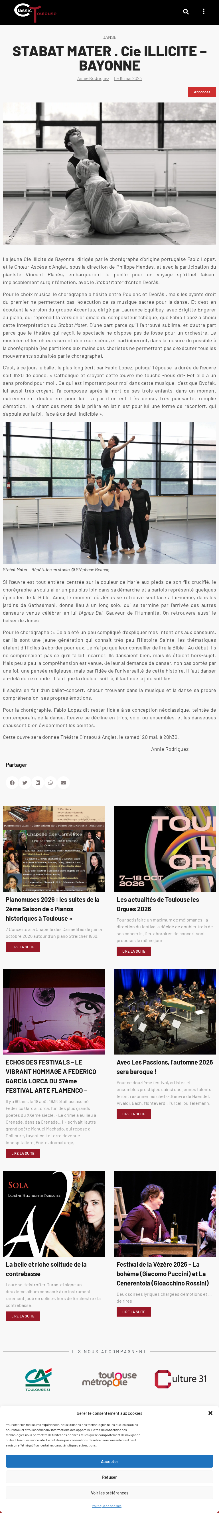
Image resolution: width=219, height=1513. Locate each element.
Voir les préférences (109, 1492)
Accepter (109, 1461)
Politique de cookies (106, 1506)
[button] (210, 1413)
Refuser (109, 1477)
